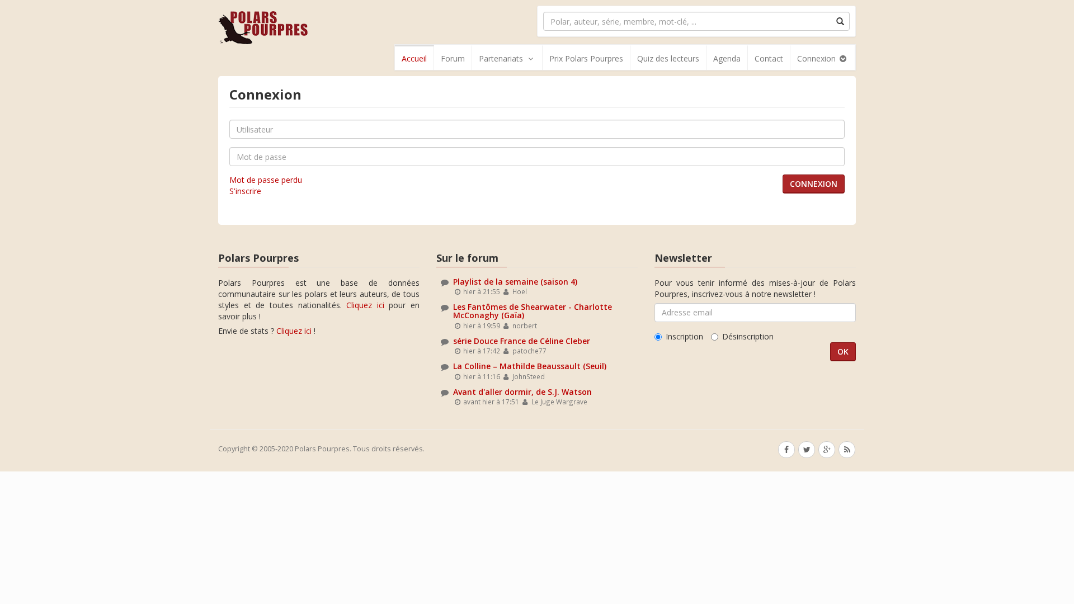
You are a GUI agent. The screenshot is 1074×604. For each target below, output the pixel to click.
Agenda (727, 58)
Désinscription (748, 336)
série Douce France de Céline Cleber (521, 341)
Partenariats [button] (501, 58)
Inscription (684, 336)
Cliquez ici (365, 305)
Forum (453, 58)
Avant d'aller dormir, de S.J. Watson (522, 391)
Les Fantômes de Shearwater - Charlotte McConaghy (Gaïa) (532, 310)
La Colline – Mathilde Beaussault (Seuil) (529, 366)
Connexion (817, 58)
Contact (769, 58)
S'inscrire (245, 191)
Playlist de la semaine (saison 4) (515, 281)
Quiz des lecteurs (668, 58)
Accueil (414, 58)
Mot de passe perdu (265, 179)
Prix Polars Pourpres (586, 58)
